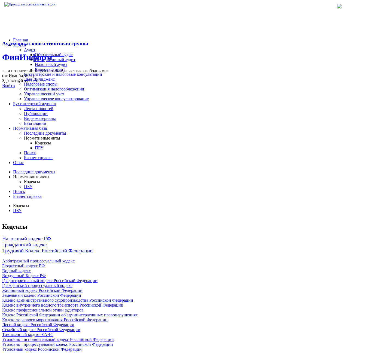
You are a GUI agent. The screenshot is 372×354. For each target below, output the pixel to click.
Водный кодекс (16, 270)
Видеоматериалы (40, 118)
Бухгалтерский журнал (34, 103)
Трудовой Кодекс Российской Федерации (47, 250)
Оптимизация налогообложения (54, 89)
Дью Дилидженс (39, 79)
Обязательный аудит (54, 54)
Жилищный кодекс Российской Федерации (42, 290)
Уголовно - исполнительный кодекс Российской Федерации (58, 339)
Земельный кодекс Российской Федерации (41, 295)
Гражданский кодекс (24, 244)
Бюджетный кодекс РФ (23, 266)
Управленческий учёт (44, 94)
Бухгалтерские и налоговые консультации (63, 74)
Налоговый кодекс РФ (26, 238)
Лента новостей (38, 108)
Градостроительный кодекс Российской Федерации (49, 280)
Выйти (8, 85)
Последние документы (45, 133)
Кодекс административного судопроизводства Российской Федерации (67, 300)
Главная (20, 40)
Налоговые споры (40, 84)
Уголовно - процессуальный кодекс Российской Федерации (57, 344)
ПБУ (39, 148)
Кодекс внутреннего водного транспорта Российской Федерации (62, 305)
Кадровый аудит (50, 69)
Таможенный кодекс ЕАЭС (27, 334)
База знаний (35, 123)
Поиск (30, 152)
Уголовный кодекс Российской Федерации (42, 349)
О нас (18, 162)
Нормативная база (73, 4)
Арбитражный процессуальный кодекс (38, 261)
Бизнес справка (38, 157)
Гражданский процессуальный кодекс (37, 285)
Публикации (36, 113)
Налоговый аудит (51, 64)
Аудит (29, 49)
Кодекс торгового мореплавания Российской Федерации (55, 319)
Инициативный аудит (55, 59)
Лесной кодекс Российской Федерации (38, 324)
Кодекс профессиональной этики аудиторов (43, 310)
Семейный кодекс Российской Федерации (41, 329)
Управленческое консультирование (56, 98)
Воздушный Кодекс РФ (24, 275)
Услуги (19, 45)
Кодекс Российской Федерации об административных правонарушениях (70, 315)
